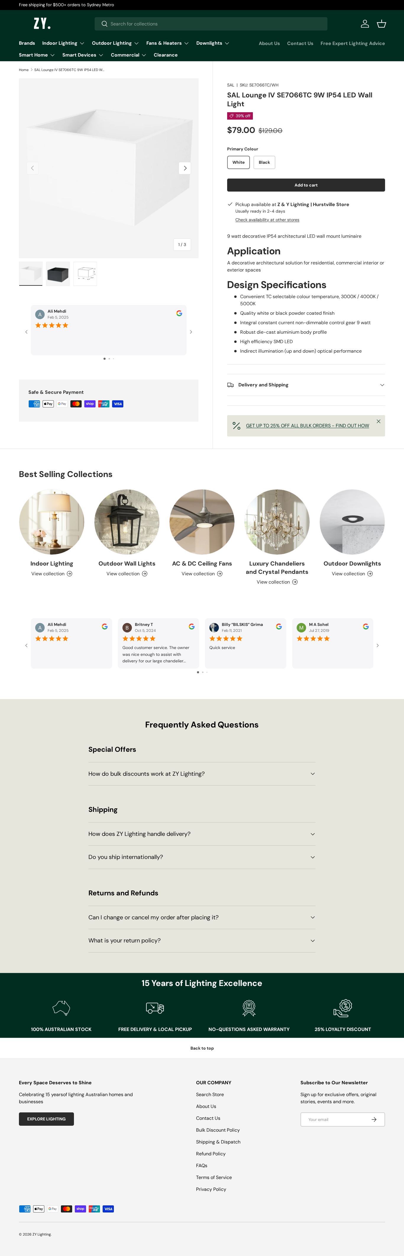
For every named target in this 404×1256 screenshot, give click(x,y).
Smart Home (33, 55)
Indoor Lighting (59, 43)
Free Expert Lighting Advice (353, 43)
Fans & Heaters (164, 43)
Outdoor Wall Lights (127, 563)
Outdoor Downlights (352, 563)
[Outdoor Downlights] (352, 522)
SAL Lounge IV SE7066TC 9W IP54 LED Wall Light (69, 70)
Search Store (210, 1094)
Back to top (202, 1048)
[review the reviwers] (179, 314)
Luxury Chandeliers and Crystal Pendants (277, 568)
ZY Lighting (42, 1234)
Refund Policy (211, 1154)
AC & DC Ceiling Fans (202, 563)
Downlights (209, 43)
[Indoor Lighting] (51, 522)
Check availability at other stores (267, 219)
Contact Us (300, 43)
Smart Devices (79, 55)
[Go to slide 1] (105, 359)
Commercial (125, 55)
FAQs (201, 1165)
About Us (269, 43)
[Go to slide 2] (109, 358)
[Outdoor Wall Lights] (126, 522)
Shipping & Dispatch (218, 1142)
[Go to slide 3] (113, 358)
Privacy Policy (211, 1189)
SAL (230, 85)
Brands (27, 43)
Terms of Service (214, 1177)
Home (24, 70)
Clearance (166, 55)
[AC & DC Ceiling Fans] (202, 522)
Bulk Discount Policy (218, 1130)
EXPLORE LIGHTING (46, 1119)
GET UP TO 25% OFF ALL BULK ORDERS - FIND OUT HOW (307, 426)
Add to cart (306, 185)
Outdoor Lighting (112, 43)
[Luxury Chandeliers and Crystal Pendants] (277, 522)
